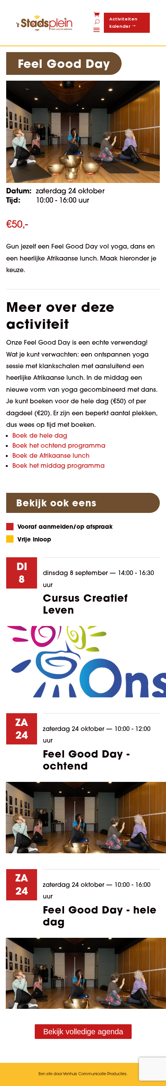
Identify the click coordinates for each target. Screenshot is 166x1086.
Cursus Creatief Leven (85, 603)
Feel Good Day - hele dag (100, 915)
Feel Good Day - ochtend (86, 759)
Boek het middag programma (58, 465)
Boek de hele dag (39, 435)
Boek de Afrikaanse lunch (51, 455)
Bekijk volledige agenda (83, 1031)
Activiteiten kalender (123, 22)
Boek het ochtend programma (58, 445)
